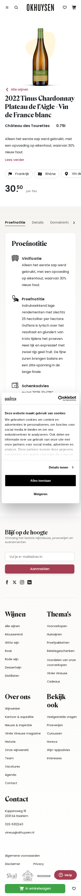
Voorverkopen (57, 626)
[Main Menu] (7, 7)
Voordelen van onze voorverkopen (61, 662)
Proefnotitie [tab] (15, 222)
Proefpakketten (58, 643)
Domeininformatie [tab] (65, 222)
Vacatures (12, 766)
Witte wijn (12, 643)
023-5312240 (14, 824)
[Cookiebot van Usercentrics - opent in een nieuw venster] (58, 398)
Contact (11, 783)
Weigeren (40, 494)
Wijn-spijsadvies (58, 750)
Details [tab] (38, 222)
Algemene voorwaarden (22, 856)
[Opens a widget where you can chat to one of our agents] (65, 875)
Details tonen (58, 467)
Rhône (50, 173)
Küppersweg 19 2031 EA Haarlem (16, 813)
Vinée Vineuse (57, 673)
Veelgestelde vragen (62, 717)
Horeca (52, 742)
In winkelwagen (38, 888)
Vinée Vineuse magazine (23, 733)
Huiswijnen (54, 634)
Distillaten (12, 676)
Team (9, 758)
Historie (10, 742)
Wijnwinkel (12, 709)
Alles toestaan (40, 480)
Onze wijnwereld (16, 750)
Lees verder (14, 159)
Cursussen (54, 733)
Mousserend (14, 634)
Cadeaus (53, 681)
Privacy (38, 864)
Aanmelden (39, 569)
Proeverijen (55, 725)
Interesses (54, 758)
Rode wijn (11, 659)
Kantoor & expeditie (19, 717)
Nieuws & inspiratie (18, 725)
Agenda (10, 775)
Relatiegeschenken (61, 651)
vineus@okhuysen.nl (19, 832)
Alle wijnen (19, 89)
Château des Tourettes (27, 125)
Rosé (8, 651)
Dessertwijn (13, 667)
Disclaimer (12, 864)
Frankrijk (22, 173)
